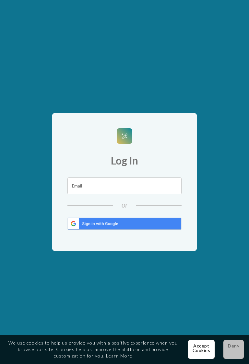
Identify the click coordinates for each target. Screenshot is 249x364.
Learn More (119, 355)
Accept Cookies (201, 348)
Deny (233, 345)
